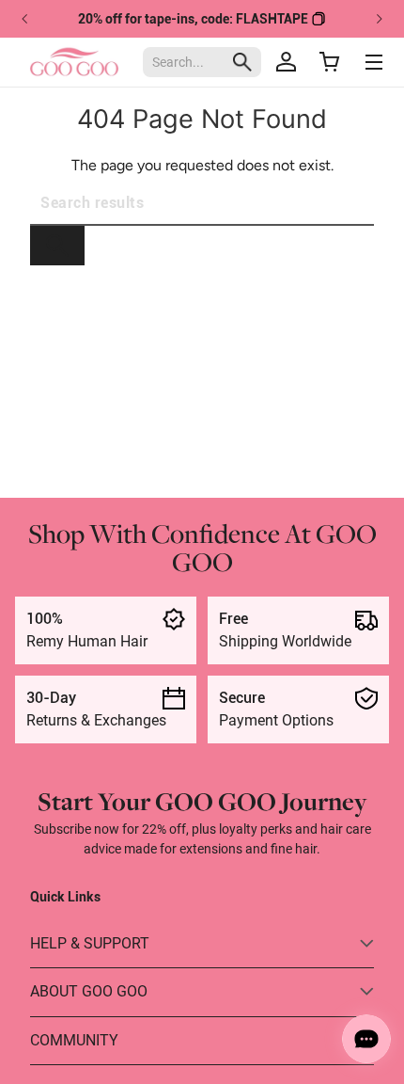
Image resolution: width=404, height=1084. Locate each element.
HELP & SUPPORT (89, 943)
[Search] (57, 245)
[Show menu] (374, 62)
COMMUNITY (74, 1040)
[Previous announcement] (25, 18)
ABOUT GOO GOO (89, 991)
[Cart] (330, 62)
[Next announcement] (378, 18)
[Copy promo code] (318, 18)
